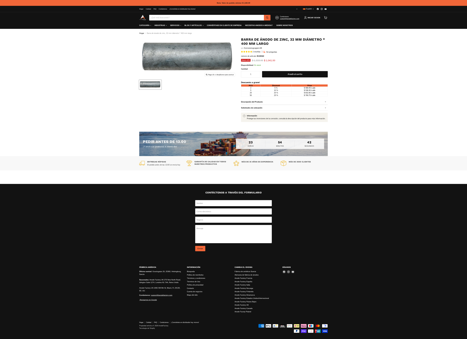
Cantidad (244, 69)
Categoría (144, 25)
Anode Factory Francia (243, 278)
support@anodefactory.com (289, 19)
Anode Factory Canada (243, 308)
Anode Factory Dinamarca (245, 295)
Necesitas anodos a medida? (259, 25)
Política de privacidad (195, 285)
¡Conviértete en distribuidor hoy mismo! (182, 9)
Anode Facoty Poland (243, 312)
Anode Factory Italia (242, 285)
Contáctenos (163, 9)
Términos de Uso (193, 282)
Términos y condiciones (196, 278)
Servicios (175, 25)
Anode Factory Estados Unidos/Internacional (252, 298)
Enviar (200, 248)
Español (309, 9)
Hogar (141, 9)
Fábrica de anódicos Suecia (245, 271)
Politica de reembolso (195, 275)
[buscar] (267, 17)
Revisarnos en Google (148, 300)
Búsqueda (191, 271)
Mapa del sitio (192, 295)
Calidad (148, 9)
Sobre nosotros (284, 25)
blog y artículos (193, 25)
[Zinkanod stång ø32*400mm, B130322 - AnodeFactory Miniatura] (150, 84)
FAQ (154, 9)
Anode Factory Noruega (244, 288)
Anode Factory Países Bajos (245, 302)
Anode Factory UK (242, 305)
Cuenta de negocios (194, 292)
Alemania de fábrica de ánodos (247, 275)
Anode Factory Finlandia (244, 292)
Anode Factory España (243, 282)
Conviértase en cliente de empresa (224, 25)
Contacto (190, 288)
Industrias (160, 25)
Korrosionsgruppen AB (253, 48)
